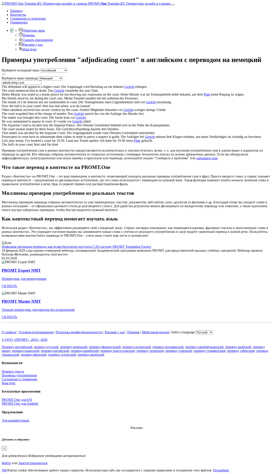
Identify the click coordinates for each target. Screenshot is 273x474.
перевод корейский (85, 351)
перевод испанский (136, 347)
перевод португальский (117, 351)
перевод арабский (238, 347)
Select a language (183, 332)
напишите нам (207, 158)
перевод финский (33, 354)
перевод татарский (150, 351)
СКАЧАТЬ (9, 286)
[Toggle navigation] (173, 4)
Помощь (29, 35)
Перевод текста (13, 371)
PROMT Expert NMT (21, 270)
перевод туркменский (209, 351)
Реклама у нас (33, 44)
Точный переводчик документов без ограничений (38, 310)
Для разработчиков (15, 420)
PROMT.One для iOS (17, 400)
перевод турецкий (179, 351)
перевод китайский (55, 351)
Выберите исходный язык (20, 70)
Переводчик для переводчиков (24, 279)
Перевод (16, 11)
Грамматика (19, 22)
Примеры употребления (19, 375)
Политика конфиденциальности (79, 332)
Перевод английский (17, 347)
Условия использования (36, 332)
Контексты (18, 14)
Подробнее (221, 470)
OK (4, 470)
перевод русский (46, 347)
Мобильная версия (155, 332)
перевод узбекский (241, 351)
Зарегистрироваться (32, 463)
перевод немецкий (73, 347)
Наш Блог (30, 49)
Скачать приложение (38, 40)
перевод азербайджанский (204, 347)
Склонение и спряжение (19, 379)
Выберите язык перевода (20, 78)
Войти (6, 463)
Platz (207, 94)
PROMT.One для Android (20, 403)
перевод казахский (25, 351)
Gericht (129, 87)
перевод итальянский (168, 347)
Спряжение (28, 18)
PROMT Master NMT (21, 301)
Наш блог (9, 383)
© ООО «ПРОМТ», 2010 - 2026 (24, 339)
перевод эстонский (62, 354)
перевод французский (105, 347)
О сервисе (9, 332)
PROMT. (128, 3)
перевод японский (91, 354)
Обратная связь (34, 30)
